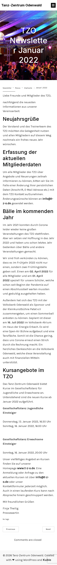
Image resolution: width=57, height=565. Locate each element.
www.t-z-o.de (26, 468)
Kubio (47, 560)
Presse (17, 88)
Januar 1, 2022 (41, 88)
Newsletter (7, 88)
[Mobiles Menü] (53, 5)
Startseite (28, 88)
